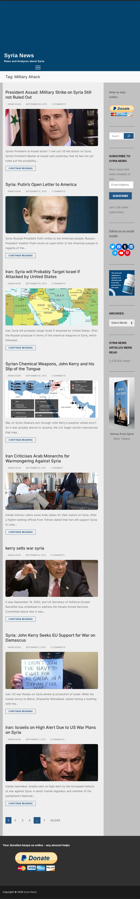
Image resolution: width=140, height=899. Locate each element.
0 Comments (58, 283)
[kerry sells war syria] (51, 578)
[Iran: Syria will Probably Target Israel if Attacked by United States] (51, 306)
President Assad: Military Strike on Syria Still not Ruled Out (48, 95)
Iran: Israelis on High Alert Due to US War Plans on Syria (50, 730)
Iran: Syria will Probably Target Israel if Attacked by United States (42, 274)
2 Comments (58, 191)
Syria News (19, 55)
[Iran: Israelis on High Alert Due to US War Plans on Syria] (51, 762)
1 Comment (56, 468)
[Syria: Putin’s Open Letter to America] (51, 214)
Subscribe (120, 196)
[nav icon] (38, 67)
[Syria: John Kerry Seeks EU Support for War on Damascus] (51, 670)
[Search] (129, 136)
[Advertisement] (70, 26)
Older (55, 820)
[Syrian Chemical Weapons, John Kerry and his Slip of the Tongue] (51, 399)
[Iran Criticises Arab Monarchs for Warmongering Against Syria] (51, 491)
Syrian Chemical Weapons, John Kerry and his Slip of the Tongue (49, 366)
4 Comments (57, 555)
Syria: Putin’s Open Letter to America (41, 184)
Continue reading (21, 168)
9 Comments (57, 739)
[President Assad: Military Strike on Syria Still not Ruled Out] (51, 127)
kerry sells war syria (24, 548)
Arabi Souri (14, 104)
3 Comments (58, 104)
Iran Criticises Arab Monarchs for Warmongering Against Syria (37, 458)
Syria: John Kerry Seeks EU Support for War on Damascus (50, 638)
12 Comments (57, 647)
